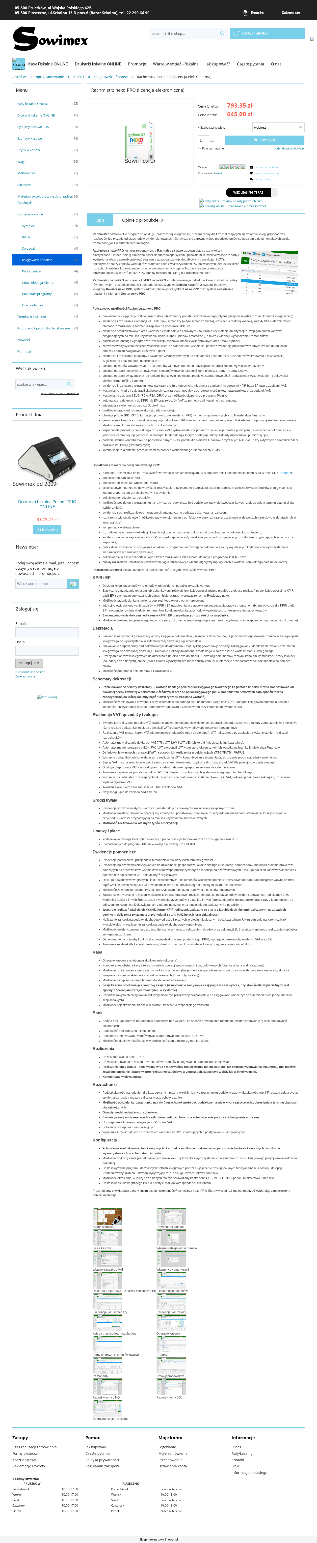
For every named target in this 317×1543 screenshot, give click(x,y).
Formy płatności (25, 1453)
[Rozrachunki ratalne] (171, 1216)
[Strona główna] (18, 64)
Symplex (28, 226)
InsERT (27, 237)
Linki (235, 1466)
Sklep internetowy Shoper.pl (158, 1539)
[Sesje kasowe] (107, 1237)
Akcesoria (24, 184)
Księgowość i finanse (37, 260)
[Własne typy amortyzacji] (171, 1258)
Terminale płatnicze (31, 316)
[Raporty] (171, 1344)
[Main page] (50, 37)
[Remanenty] (107, 1365)
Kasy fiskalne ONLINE (33, 103)
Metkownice (26, 173)
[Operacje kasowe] (171, 1322)
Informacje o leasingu (249, 1472)
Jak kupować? (96, 1447)
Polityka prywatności (102, 1459)
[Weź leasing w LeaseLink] (47, 697)
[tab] (100, 220)
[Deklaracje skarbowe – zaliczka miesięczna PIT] (107, 1280)
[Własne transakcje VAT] (107, 1258)
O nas (236, 1447)
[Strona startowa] (107, 1216)
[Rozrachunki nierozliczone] (107, 1408)
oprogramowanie (30, 214)
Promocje (24, 351)
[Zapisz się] (73, 584)
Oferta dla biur (32, 305)
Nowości (23, 339)
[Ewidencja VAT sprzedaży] (107, 1301)
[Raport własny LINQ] (107, 1386)
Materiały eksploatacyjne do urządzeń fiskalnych (45, 199)
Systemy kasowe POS (33, 126)
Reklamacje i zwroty (28, 1466)
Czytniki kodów (28, 150)
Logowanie (167, 1447)
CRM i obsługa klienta (37, 282)
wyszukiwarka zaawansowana (60, 393)
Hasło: (20, 642)
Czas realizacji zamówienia (34, 1447)
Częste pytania (97, 1453)
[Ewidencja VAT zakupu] (171, 1301)
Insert (218, 173)
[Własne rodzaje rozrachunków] (171, 1237)
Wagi (21, 161)
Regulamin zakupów (102, 1466)
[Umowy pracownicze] (171, 1365)
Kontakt (238, 1459)
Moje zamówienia (172, 1453)
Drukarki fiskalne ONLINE (36, 115)
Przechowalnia (170, 1459)
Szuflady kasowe (29, 138)
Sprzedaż (28, 248)
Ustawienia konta (172, 1466)
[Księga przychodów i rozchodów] (107, 1322)
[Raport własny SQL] (171, 1386)
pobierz (286, 473)
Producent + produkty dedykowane (43, 328)
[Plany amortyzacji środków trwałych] (107, 1344)
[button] (263, 167)
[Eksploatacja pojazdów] (171, 1280)
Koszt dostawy (24, 1459)
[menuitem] (48, 64)
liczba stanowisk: (211, 127)
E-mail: (21, 623)
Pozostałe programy (37, 293)
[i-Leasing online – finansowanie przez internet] (232, 206)
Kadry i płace (31, 271)
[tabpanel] (196, 826)
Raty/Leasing (242, 1453)
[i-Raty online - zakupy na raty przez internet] (231, 201)
